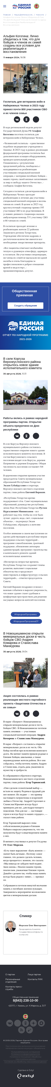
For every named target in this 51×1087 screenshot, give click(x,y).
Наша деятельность (23, 15)
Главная (7, 15)
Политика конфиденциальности (25, 1054)
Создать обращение (25, 305)
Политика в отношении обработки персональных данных (25, 1058)
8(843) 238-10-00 (25, 1000)
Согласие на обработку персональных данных (25, 1061)
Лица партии (34, 974)
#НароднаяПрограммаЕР (26, 621)
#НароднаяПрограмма (25, 614)
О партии (10, 974)
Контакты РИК (35, 979)
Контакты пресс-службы (13, 988)
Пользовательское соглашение (25, 1052)
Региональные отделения (12, 980)
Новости (40, 15)
